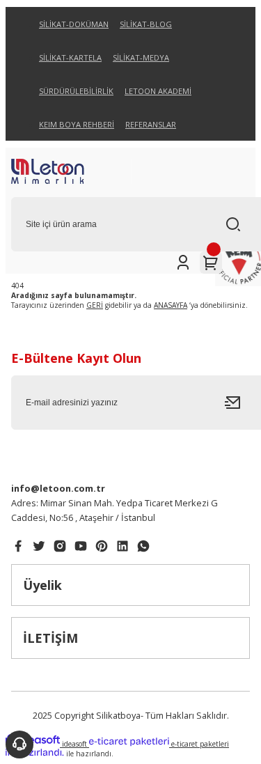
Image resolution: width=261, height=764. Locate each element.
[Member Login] (183, 262)
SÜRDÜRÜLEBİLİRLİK (76, 91)
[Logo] (71, 172)
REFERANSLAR (150, 124)
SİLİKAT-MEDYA (141, 57)
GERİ (94, 305)
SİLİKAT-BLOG (146, 24)
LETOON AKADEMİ (158, 91)
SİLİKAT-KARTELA (70, 57)
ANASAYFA (170, 305)
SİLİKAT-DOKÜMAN (74, 24)
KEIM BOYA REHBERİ (76, 124)
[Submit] (237, 402)
